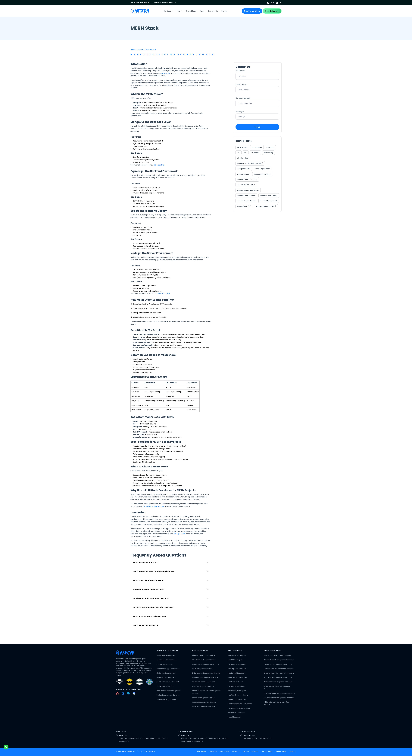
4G (238, 153)
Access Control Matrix (246, 185)
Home (133, 49)
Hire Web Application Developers (240, 704)
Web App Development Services (204, 660)
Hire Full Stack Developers (237, 677)
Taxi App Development (165, 686)
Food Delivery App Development (169, 691)
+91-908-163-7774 (168, 2)
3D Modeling (257, 147)
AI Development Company (166, 699)
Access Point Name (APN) (266, 206)
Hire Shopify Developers (237, 691)
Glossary (140, 49)
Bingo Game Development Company (278, 677)
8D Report (255, 153)
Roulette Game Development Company (279, 673)
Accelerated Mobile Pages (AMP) (250, 163)
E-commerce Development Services (206, 673)
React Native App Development (168, 669)
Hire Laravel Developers (236, 673)
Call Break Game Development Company (279, 693)
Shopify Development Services (203, 698)
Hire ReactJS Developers (237, 699)
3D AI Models (242, 147)
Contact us (224, 751)
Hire (178, 11)
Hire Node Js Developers (237, 664)
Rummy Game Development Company (279, 660)
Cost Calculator (272, 11)
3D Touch (270, 147)
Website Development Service (203, 655)
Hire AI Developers (234, 717)
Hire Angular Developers (237, 669)
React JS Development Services (204, 702)
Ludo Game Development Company (277, 655)
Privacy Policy (267, 751)
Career (224, 11)
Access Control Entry (262, 174)
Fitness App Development (166, 677)
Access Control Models (246, 195)
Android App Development (166, 660)
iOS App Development (165, 664)
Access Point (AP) (244, 206)
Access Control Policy (268, 195)
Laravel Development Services (203, 682)
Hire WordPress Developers (238, 695)
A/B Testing (268, 153)
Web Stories (201, 751)
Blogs (202, 11)
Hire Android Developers (237, 655)
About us (213, 751)
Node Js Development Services (203, 706)
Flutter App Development (166, 673)
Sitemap (293, 751)
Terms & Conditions (250, 751)
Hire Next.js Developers (236, 713)
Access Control (243, 174)
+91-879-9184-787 (142, 2)
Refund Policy (281, 751)
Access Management (268, 201)
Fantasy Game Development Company (279, 698)
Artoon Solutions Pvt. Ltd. (125, 751)
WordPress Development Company (205, 664)
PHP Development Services (202, 669)
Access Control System (246, 201)
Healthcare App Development (168, 682)
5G (245, 153)
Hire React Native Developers (239, 708)
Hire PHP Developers (235, 682)
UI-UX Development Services (203, 686)
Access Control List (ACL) (247, 179)
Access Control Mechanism (248, 190)
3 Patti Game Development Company (278, 682)
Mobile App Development (166, 655)
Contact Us (213, 11)
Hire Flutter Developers (236, 686)
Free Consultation (252, 11)
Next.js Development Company (168, 695)
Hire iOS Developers (235, 660)
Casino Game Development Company (278, 669)
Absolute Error (243, 158)
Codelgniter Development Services (205, 677)
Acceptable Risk (243, 169)
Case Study (191, 11)
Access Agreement (262, 169)
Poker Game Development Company (278, 664)
